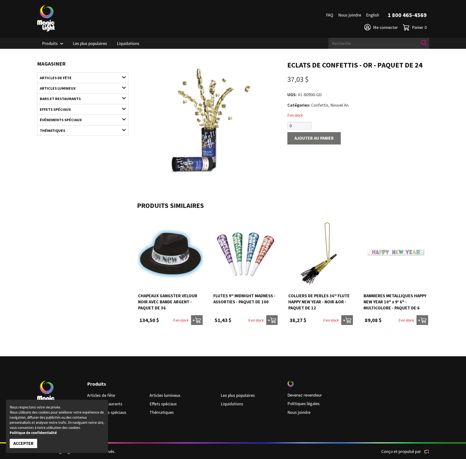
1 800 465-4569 (407, 15)
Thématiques (52, 130)
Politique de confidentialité (33, 432)
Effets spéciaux (55, 109)
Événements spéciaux (61, 119)
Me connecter (385, 27)
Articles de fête (56, 77)
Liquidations (128, 43)
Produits (50, 43)
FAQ (329, 15)
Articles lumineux (58, 88)
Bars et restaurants (60, 98)
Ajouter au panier (314, 138)
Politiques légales (303, 403)
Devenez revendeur (304, 395)
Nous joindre (349, 15)
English (372, 15)
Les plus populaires (90, 43)
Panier (419, 27)
